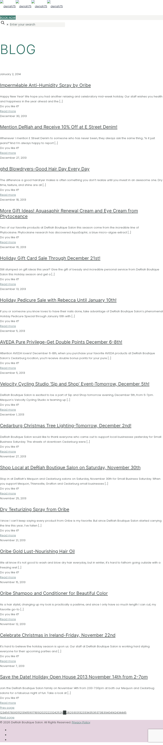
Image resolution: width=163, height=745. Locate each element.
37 (98, 713)
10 (16, 713)
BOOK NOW (8, 18)
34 (88, 713)
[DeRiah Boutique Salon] (31, 6)
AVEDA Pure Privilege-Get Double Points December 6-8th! (61, 342)
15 (28, 713)
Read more (8, 111)
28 (68, 713)
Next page (7, 717)
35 (91, 713)
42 (114, 713)
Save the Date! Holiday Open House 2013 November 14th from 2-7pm (74, 676)
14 (25, 713)
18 (35, 713)
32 (81, 713)
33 (84, 713)
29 (71, 713)
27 (64, 713)
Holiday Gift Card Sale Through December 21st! (50, 258)
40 (108, 713)
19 (38, 713)
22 (47, 713)
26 (61, 713)
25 (57, 713)
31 (78, 713)
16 (30, 713)
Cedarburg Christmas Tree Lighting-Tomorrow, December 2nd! (65, 425)
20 (41, 713)
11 (18, 713)
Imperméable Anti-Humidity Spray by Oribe (45, 85)
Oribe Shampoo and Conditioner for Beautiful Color (54, 593)
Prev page (7, 708)
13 (23, 713)
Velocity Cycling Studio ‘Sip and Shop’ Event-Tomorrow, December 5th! (74, 384)
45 (124, 713)
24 (54, 713)
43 (118, 713)
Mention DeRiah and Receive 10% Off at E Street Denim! (58, 127)
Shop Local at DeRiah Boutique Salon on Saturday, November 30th (70, 467)
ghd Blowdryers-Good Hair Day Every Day (45, 168)
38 (101, 713)
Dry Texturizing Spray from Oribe (34, 509)
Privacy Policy (81, 722)
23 (51, 713)
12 (20, 713)
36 (95, 713)
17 (33, 713)
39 (105, 713)
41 (111, 713)
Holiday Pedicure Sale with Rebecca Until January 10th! (58, 300)
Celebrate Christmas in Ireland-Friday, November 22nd (57, 635)
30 (75, 713)
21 (44, 713)
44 (121, 713)
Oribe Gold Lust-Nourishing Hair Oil (37, 551)
